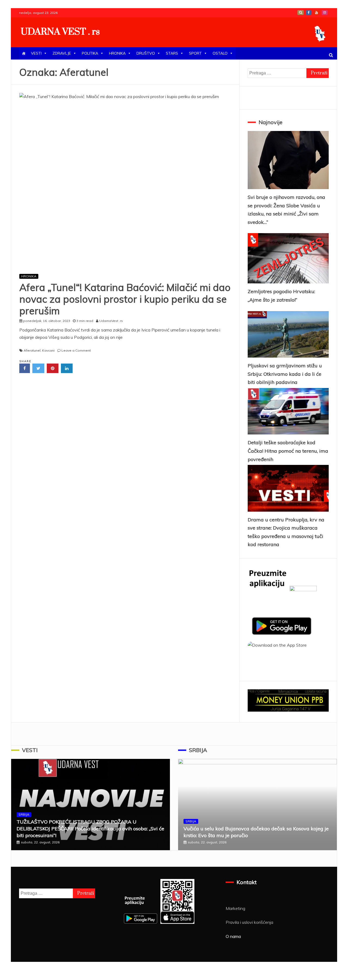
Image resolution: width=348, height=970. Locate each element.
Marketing (235, 908)
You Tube (316, 12)
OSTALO (220, 53)
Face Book (308, 12)
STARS (172, 53)
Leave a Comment (76, 350)
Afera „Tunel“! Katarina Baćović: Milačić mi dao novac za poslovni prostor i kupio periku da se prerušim (125, 299)
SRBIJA (23, 814)
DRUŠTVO (145, 53)
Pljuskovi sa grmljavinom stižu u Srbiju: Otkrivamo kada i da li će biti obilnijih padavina (285, 373)
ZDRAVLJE (61, 53)
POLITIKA (90, 53)
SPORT (195, 53)
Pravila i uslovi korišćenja (249, 922)
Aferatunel (32, 350)
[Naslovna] (23, 53)
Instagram (325, 12)
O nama (233, 936)
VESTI (36, 53)
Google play (300, 12)
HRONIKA (117, 53)
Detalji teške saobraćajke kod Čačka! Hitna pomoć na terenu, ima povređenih (288, 450)
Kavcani (48, 350)
